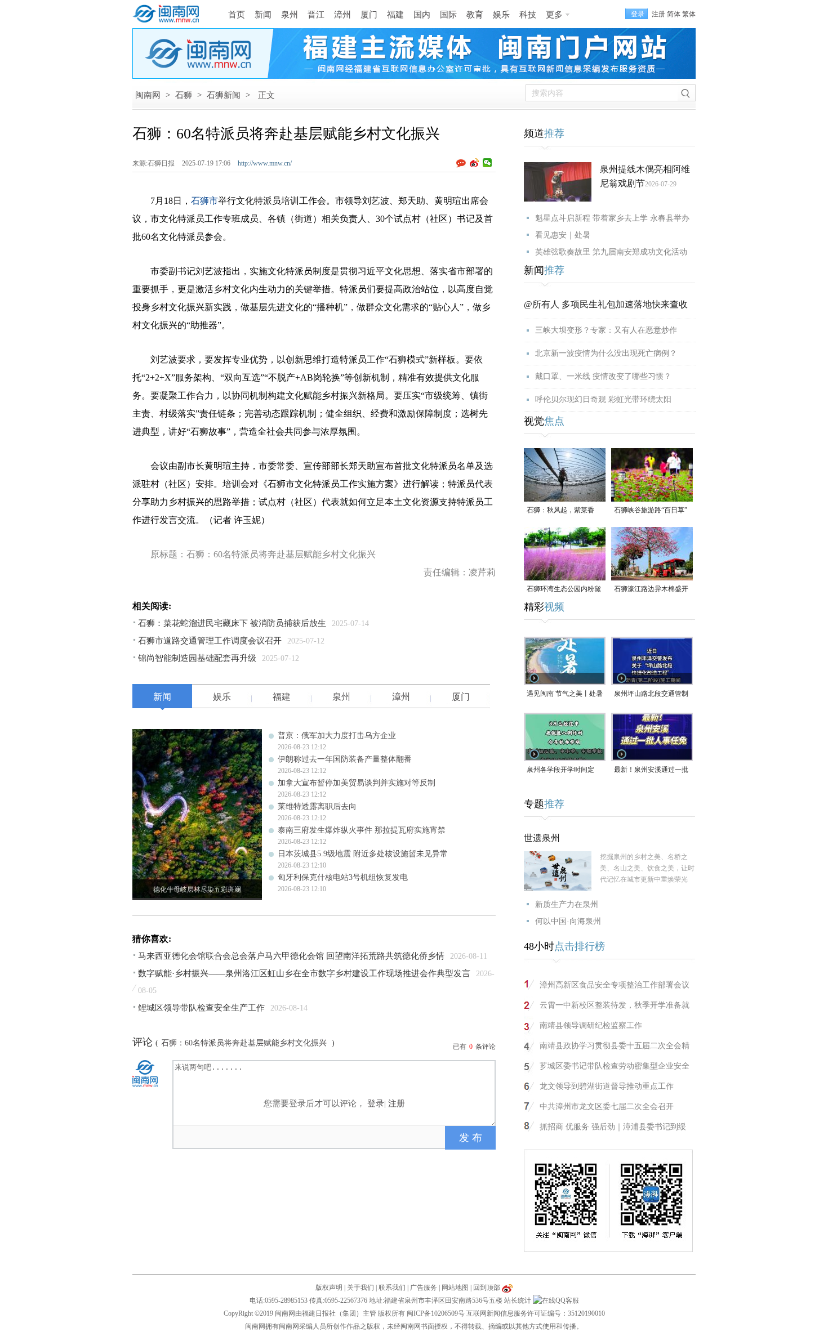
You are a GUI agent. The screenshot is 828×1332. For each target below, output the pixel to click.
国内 (421, 14)
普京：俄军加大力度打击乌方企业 (337, 735)
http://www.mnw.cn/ (265, 163)
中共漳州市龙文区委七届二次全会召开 (607, 1106)
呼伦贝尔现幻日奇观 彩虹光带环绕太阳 (603, 399)
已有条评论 (474, 1047)
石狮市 (204, 200)
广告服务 (423, 1287)
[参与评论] (463, 163)
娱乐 (501, 14)
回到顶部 (486, 1287)
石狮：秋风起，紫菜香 (560, 510)
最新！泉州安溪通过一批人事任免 (651, 770)
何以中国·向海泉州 (568, 921)
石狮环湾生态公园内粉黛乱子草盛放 (564, 590)
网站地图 (455, 1287)
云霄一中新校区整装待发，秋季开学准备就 (614, 1005)
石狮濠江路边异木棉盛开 (651, 589)
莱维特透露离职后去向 (317, 806)
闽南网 (148, 95)
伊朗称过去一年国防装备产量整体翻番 (345, 759)
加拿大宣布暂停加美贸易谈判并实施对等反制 (356, 783)
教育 (474, 14)
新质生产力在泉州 (566, 904)
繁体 (689, 14)
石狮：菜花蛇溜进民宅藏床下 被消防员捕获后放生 (232, 623)
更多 (554, 14)
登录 (375, 1103)
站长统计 (517, 1300)
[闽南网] (169, 14)
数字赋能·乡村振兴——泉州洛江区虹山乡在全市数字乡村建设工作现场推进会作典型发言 (304, 973)
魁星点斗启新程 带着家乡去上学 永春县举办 (612, 218)
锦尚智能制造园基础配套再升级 (197, 658)
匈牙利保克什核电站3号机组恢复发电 (343, 877)
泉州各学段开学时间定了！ (560, 770)
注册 (658, 14)
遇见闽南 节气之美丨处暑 (565, 694)
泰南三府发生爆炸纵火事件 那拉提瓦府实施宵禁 (362, 830)
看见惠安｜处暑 (562, 235)
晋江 (316, 14)
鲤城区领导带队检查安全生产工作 (201, 1007)
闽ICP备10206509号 (436, 1313)
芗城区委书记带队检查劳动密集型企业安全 (614, 1066)
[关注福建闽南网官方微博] (507, 1287)
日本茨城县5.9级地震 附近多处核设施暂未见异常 (363, 854)
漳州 (342, 14)
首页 (236, 14)
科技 (527, 14)
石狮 (183, 95)
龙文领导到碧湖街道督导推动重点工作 (607, 1086)
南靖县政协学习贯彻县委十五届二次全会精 (614, 1046)
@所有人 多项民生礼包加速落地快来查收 (606, 304)
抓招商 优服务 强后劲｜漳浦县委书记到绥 (613, 1127)
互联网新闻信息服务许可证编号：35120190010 (535, 1313)
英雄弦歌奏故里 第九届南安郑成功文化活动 (611, 252)
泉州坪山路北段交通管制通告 (651, 694)
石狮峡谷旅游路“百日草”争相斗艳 (650, 511)
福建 (395, 14)
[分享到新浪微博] (474, 162)
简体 (673, 14)
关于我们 (360, 1287)
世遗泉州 (542, 838)
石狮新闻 (224, 95)
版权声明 (328, 1287)
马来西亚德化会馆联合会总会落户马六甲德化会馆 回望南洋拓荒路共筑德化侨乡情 (291, 955)
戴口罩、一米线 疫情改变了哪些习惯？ (603, 376)
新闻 (263, 14)
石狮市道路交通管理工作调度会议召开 (210, 640)
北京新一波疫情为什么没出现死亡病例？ (606, 353)
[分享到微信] (487, 162)
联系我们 (392, 1287)
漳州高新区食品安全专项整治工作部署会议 (614, 985)
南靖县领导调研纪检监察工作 (591, 1025)
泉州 (289, 14)
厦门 (368, 14)
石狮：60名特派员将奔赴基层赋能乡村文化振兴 (245, 1043)
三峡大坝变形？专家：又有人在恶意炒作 (606, 330)
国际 (448, 14)
